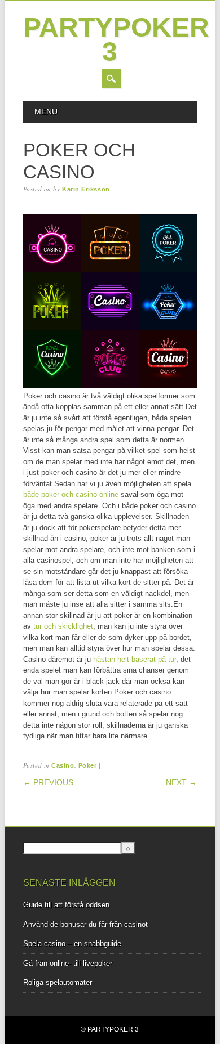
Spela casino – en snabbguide (72, 943)
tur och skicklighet (63, 626)
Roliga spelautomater (57, 982)
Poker (87, 765)
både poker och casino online (70, 494)
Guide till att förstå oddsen (66, 904)
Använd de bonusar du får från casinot (85, 924)
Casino (62, 765)
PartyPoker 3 (116, 39)
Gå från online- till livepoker (67, 963)
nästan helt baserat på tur (134, 659)
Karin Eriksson (86, 189)
